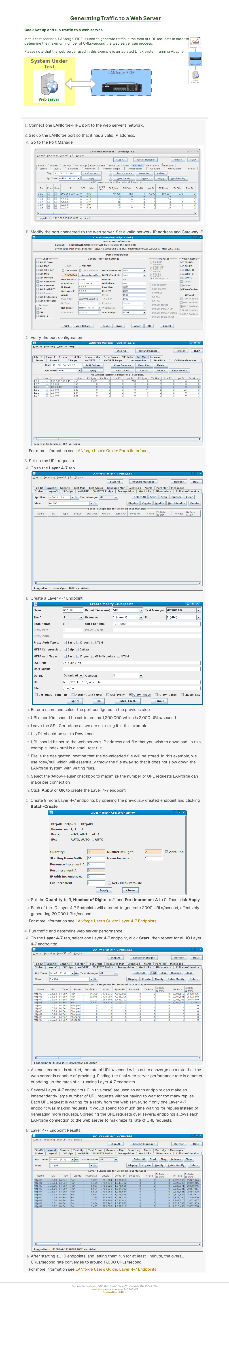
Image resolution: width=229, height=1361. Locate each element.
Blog (124, 1292)
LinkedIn (117, 1292)
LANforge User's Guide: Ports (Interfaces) (113, 450)
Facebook (107, 1292)
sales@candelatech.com (105, 1289)
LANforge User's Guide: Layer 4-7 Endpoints (116, 920)
